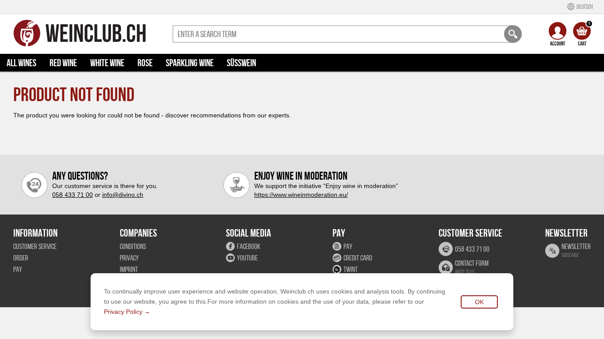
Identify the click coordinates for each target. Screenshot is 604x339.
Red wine (63, 62)
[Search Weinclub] (513, 34)
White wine (107, 62)
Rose (145, 62)
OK (479, 301)
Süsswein (241, 62)
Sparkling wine (190, 62)
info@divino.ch (122, 194)
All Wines (21, 62)
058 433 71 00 (72, 194)
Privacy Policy (123, 311)
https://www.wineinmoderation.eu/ (301, 194)
